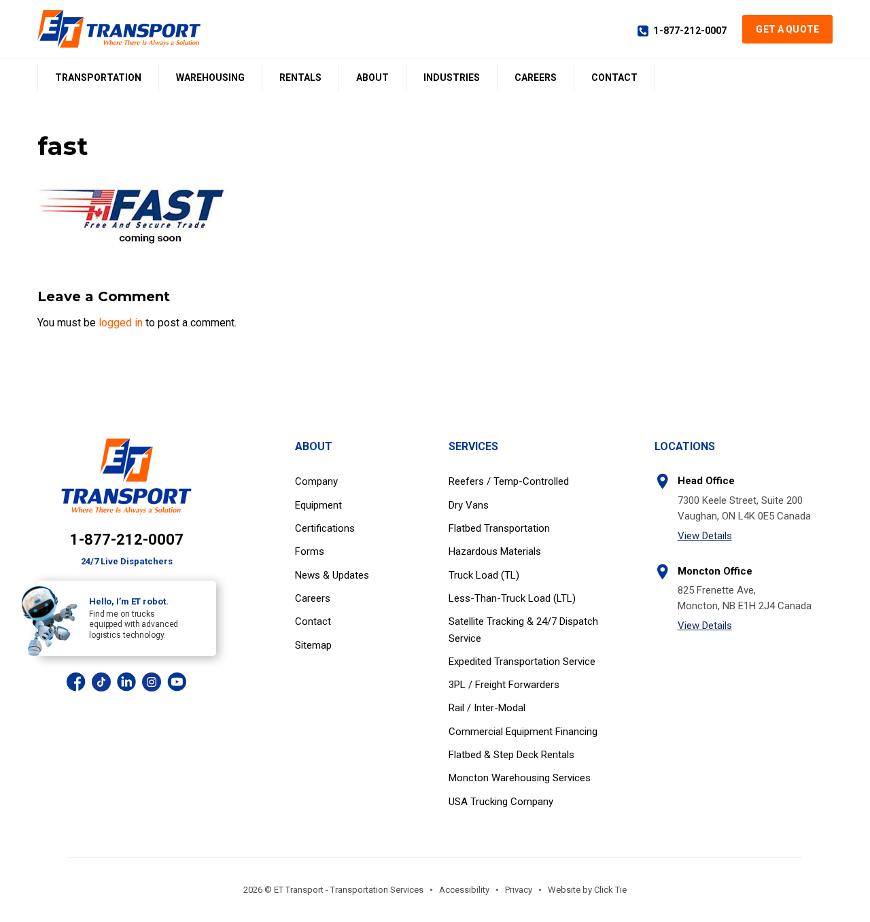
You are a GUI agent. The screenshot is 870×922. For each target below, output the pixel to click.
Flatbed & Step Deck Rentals (511, 755)
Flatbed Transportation (499, 528)
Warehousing (210, 77)
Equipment (318, 505)
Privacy (518, 890)
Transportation (98, 77)
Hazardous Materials (495, 551)
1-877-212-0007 (690, 30)
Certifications (325, 528)
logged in (121, 322)
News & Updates (332, 575)
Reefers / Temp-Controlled (509, 481)
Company (316, 481)
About (372, 77)
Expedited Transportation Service (522, 661)
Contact (614, 77)
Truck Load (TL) (484, 575)
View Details (705, 536)
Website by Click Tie (587, 890)
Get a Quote (787, 29)
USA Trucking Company (501, 802)
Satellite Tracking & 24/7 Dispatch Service (523, 629)
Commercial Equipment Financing (523, 731)
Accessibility (464, 890)
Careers (536, 77)
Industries (451, 77)
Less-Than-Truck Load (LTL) (512, 598)
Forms (309, 551)
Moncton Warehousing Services (520, 778)
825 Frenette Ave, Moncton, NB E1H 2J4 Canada (745, 598)
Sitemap (313, 645)
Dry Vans (469, 505)
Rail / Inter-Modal (487, 708)
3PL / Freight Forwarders (504, 685)
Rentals (300, 77)
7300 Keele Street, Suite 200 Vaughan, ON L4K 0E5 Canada (744, 508)
